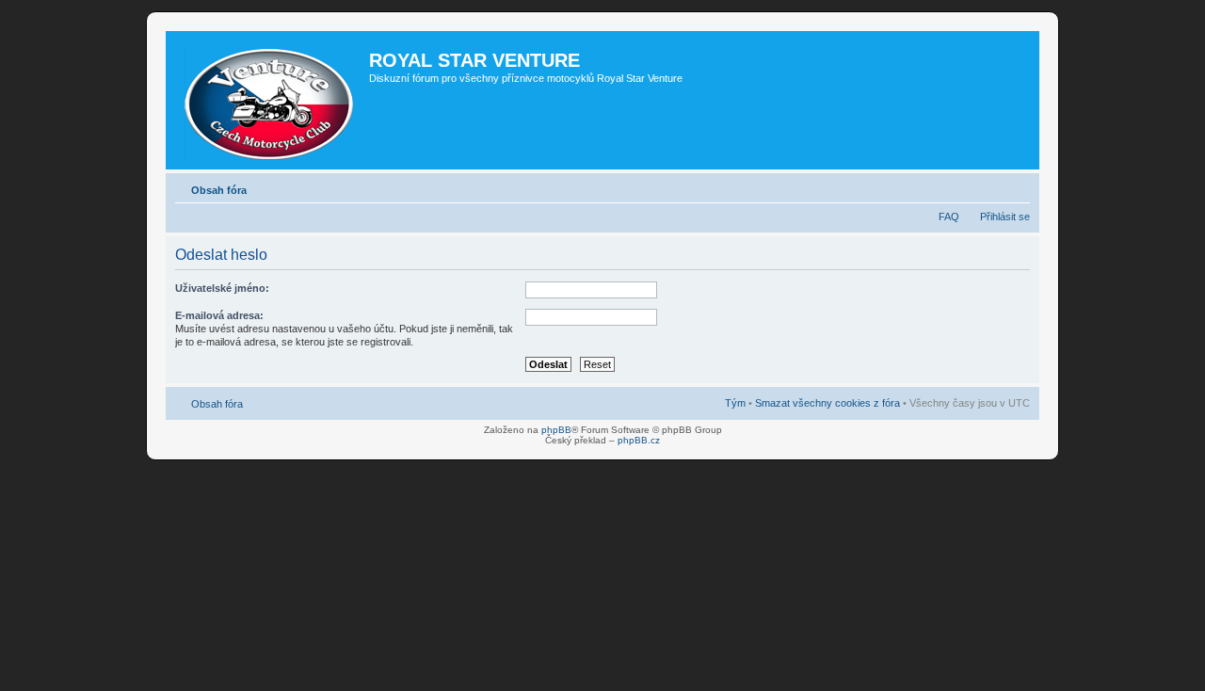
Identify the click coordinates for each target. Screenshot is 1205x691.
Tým (735, 403)
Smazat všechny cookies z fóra (827, 403)
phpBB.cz (639, 440)
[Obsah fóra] (269, 100)
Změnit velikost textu (1016, 186)
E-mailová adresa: (219, 315)
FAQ (949, 216)
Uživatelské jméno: (222, 288)
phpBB (556, 430)
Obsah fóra (219, 190)
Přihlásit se (1005, 216)
